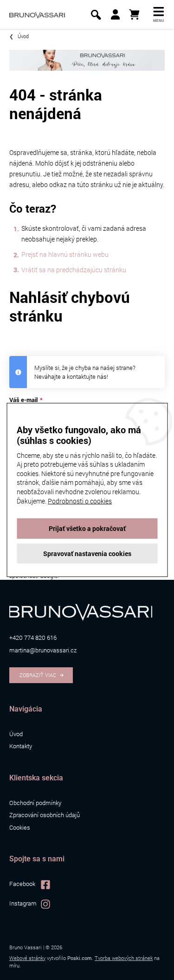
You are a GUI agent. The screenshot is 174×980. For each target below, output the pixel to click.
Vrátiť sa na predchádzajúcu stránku (73, 269)
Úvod (16, 734)
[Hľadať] (95, 14)
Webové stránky (27, 957)
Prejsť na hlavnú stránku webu (65, 254)
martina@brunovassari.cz (43, 650)
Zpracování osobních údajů (44, 815)
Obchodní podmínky (35, 803)
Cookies (19, 827)
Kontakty (20, 746)
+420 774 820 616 (33, 637)
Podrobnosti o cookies (80, 500)
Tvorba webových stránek (124, 957)
